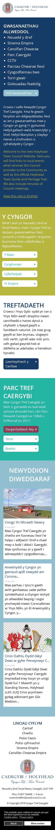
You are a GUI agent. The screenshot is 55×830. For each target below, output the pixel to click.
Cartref (28, 728)
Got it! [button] (14, 823)
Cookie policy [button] (11, 817)
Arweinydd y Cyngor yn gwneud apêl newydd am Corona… (24, 572)
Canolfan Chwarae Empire (27, 753)
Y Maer (9, 254)
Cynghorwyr (13, 264)
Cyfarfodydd (13, 274)
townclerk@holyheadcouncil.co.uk (27, 797)
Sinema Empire (27, 748)
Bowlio (10, 448)
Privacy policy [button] (26, 817)
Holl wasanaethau (19, 93)
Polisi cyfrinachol (27, 743)
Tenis (9, 439)
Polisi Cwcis (27, 738)
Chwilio (27, 733)
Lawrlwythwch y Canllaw (17, 363)
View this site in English (20, 196)
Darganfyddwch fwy (20, 429)
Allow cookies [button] (37, 823)
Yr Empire (11, 283)
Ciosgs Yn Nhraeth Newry (24, 522)
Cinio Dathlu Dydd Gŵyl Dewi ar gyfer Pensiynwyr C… (27, 658)
